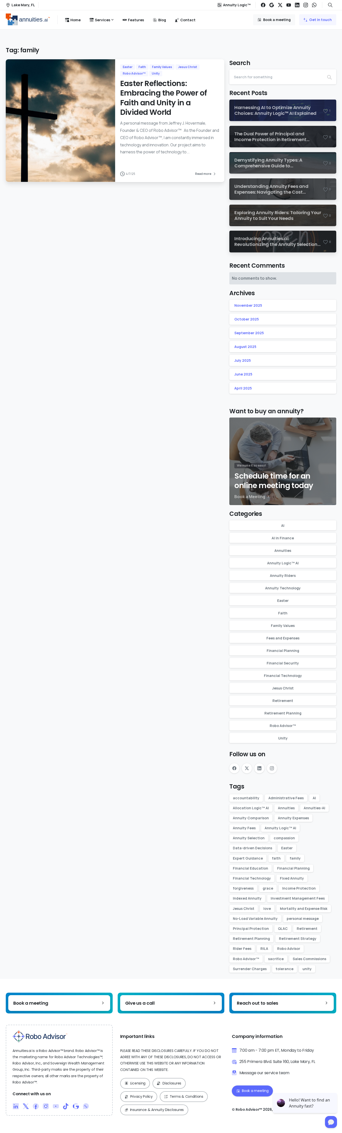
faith (276, 858)
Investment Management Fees (298, 898)
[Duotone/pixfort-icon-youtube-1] (56, 1106)
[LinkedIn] (297, 5)
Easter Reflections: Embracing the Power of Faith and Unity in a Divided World (163, 98)
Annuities (282, 550)
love (267, 908)
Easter (283, 600)
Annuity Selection (249, 838)
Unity (283, 738)
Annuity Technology (283, 588)
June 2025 (243, 374)
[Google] (271, 5)
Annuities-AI (314, 808)
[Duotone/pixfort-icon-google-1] (76, 1106)
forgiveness (243, 888)
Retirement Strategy (297, 938)
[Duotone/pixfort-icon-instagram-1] (46, 1106)
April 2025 (243, 388)
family (295, 858)
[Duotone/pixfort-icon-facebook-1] (36, 1106)
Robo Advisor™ (283, 725)
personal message (303, 918)
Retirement (282, 700)
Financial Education (250, 868)
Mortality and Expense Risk (303, 908)
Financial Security (283, 663)
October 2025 (246, 319)
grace (268, 888)
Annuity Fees (244, 828)
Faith (282, 613)
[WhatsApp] (314, 5)
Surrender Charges (250, 968)
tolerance (284, 968)
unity (307, 968)
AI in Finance (283, 538)
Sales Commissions (309, 958)
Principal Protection (251, 928)
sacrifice (276, 958)
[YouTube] (288, 5)
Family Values (283, 625)
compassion (284, 838)
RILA (264, 948)
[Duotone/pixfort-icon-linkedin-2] (16, 1106)
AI (282, 525)
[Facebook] (263, 5)
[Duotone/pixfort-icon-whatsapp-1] (86, 1106)
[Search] (329, 76)
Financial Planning (283, 650)
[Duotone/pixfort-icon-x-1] (26, 1106)
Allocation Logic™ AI (251, 808)
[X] (280, 5)
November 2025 (248, 305)
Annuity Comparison (251, 818)
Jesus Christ (283, 688)
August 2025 (245, 346)
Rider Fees (242, 948)
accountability (246, 798)
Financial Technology (283, 675)
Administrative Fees (286, 798)
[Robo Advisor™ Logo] (40, 1036)
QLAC (283, 928)
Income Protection (299, 888)
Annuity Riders (283, 575)
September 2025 (249, 332)
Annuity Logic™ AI (283, 563)
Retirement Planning (282, 713)
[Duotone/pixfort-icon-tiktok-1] (66, 1106)
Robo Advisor (288, 948)
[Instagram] (305, 5)
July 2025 (242, 360)
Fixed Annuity (292, 878)
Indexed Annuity (247, 898)
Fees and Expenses (282, 638)
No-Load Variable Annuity (255, 918)
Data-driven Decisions (252, 848)
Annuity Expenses (293, 818)
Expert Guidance (248, 858)
